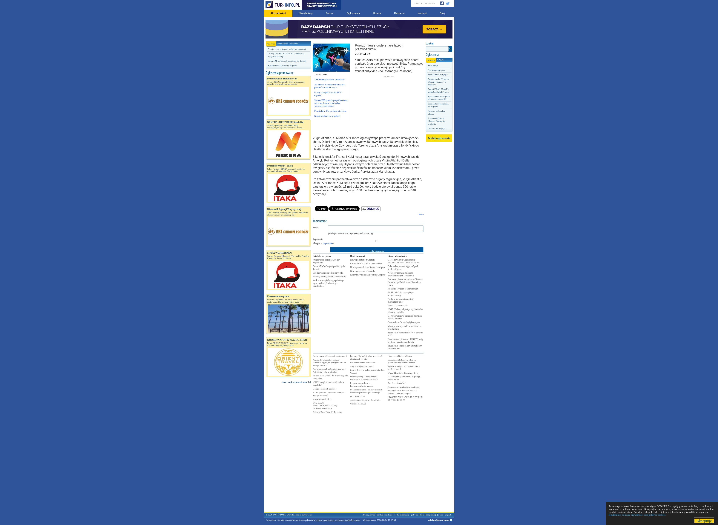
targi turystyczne (357, 396)
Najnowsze (271, 44)
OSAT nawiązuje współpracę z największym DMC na (403, 261)
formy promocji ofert (322, 399)
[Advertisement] (288, 449)
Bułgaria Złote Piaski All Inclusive (327, 412)
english (448, 515)
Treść (315, 227)
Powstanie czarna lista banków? (363, 362)
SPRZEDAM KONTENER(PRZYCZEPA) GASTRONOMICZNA (325, 405)
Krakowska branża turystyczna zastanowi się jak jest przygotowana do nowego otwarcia (329, 363)
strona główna (369, 515)
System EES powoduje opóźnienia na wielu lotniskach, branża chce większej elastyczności (330, 103)
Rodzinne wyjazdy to (403, 288)
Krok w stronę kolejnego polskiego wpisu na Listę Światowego (328, 283)
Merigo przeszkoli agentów (324, 389)
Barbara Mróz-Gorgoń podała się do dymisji (287, 61)
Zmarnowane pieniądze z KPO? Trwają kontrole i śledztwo (405, 340)
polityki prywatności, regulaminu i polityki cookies (338, 520)
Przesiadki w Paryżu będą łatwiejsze (330, 111)
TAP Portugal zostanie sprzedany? (329, 79)
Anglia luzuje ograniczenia (361, 366)
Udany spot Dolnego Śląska (400, 356)
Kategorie (440, 60)
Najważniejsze (282, 43)
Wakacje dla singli (358, 404)
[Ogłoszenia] (439, 55)
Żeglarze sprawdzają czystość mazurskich (401, 300)
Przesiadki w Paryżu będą (404, 322)
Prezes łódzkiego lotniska (366, 263)
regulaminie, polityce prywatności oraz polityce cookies (637, 514)
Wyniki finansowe (398, 305)
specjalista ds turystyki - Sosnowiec (365, 400)
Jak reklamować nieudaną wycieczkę (404, 387)
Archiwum (294, 43)
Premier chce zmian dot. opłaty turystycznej (287, 49)
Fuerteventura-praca (436, 70)
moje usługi (431, 515)
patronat (414, 515)
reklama (388, 515)
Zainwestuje (433, 65)
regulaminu (328, 243)
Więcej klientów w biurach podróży (403, 373)
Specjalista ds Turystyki (438, 74)
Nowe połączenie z (362, 259)
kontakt (380, 515)
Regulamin (318, 239)
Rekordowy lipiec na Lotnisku (367, 274)
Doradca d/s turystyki (437, 128)
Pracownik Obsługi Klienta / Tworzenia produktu (436, 121)
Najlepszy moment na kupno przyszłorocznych (401, 274)
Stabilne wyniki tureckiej (328, 273)
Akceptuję (704, 521)
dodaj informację (401, 515)
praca (440, 515)
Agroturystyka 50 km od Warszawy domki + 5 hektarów (438, 82)
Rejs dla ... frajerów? (397, 383)
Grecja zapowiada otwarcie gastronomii (330, 356)
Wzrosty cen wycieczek (329, 276)
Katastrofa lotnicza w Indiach (327, 116)
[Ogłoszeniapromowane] (288, 73)
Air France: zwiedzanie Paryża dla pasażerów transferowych (329, 86)
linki (422, 515)
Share (421, 214)
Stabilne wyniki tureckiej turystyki (282, 65)
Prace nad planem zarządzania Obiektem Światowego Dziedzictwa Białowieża (405, 282)
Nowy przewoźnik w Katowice (367, 267)
